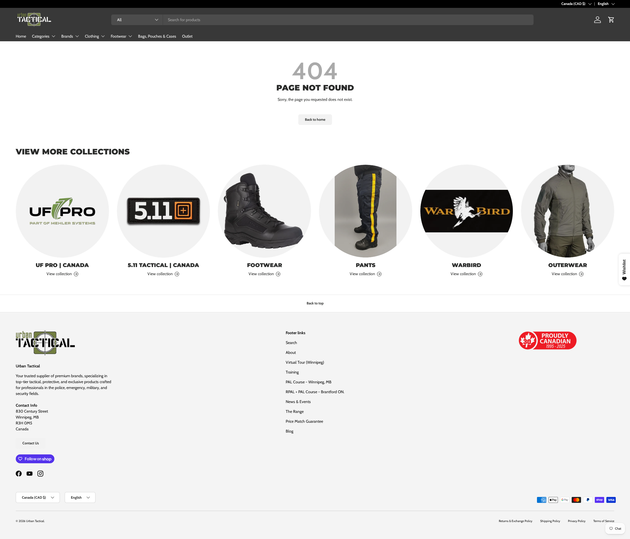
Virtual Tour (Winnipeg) (305, 362)
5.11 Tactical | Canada (163, 265)
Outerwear (567, 265)
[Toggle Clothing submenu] (103, 36)
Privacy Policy (576, 521)
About (291, 352)
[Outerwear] (567, 211)
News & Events (298, 401)
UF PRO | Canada (62, 265)
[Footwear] (264, 211)
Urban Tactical (35, 521)
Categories (40, 36)
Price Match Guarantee (304, 421)
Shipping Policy (550, 521)
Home (21, 36)
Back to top (315, 303)
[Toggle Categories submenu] (53, 36)
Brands (67, 36)
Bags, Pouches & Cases (157, 36)
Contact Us (30, 443)
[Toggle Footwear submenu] (130, 36)
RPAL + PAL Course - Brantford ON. (315, 391)
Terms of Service (603, 521)
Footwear (118, 36)
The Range (295, 411)
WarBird (466, 265)
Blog (289, 431)
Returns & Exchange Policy (515, 521)
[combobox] (322, 20)
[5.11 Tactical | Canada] (163, 211)
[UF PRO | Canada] (62, 211)
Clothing (92, 36)
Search (291, 342)
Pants (365, 265)
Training (292, 372)
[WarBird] (466, 211)
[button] (611, 19)
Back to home (315, 119)
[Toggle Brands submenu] (77, 36)
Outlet (187, 36)
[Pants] (365, 211)
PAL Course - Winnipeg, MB (308, 382)
